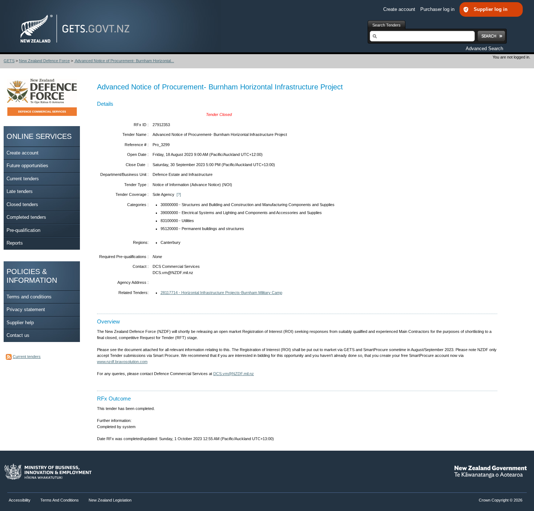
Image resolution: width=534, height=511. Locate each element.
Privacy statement (26, 309)
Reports (15, 243)
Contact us (18, 335)
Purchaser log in (438, 9)
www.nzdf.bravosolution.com (122, 361)
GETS (9, 61)
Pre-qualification (23, 230)
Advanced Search (484, 48)
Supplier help (20, 322)
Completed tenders (26, 217)
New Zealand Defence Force (44, 61)
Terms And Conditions (59, 500)
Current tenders (23, 178)
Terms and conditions (29, 296)
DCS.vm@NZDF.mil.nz (233, 373)
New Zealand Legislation (110, 500)
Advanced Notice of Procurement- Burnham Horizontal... (124, 61)
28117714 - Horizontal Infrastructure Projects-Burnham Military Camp (221, 292)
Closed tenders (22, 204)
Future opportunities (27, 165)
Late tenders (20, 191)
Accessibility (20, 500)
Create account (400, 9)
